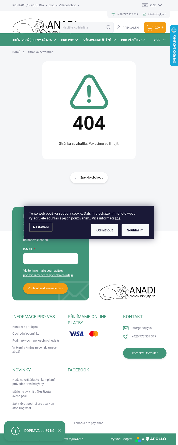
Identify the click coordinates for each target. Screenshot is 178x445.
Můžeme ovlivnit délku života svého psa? (31, 394)
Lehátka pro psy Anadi (89, 423)
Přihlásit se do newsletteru (45, 288)
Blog (51, 5)
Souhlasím (135, 230)
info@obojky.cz (142, 328)
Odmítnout (104, 230)
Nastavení (41, 227)
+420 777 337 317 (144, 336)
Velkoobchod (67, 5)
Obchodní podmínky (25, 333)
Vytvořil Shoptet (121, 439)
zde (117, 218)
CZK (153, 5)
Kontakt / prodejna (25, 327)
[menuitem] (34, 40)
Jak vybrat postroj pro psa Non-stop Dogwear (33, 406)
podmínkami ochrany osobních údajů (48, 275)
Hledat (108, 27)
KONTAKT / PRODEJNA (28, 5)
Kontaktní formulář (145, 353)
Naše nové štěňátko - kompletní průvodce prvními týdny (33, 382)
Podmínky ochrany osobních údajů (35, 340)
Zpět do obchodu (92, 177)
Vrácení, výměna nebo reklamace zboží (34, 350)
